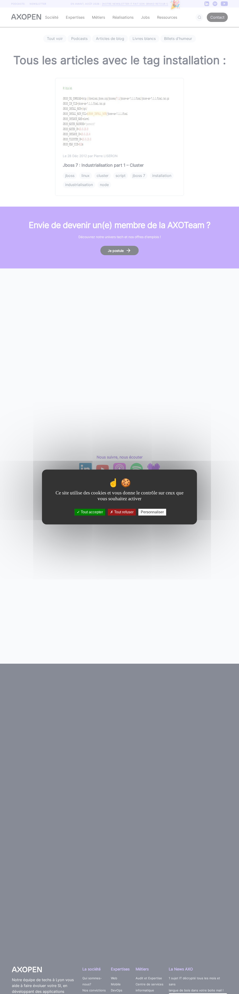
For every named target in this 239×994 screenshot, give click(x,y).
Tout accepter (91, 512)
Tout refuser (123, 512)
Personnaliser (152, 512)
